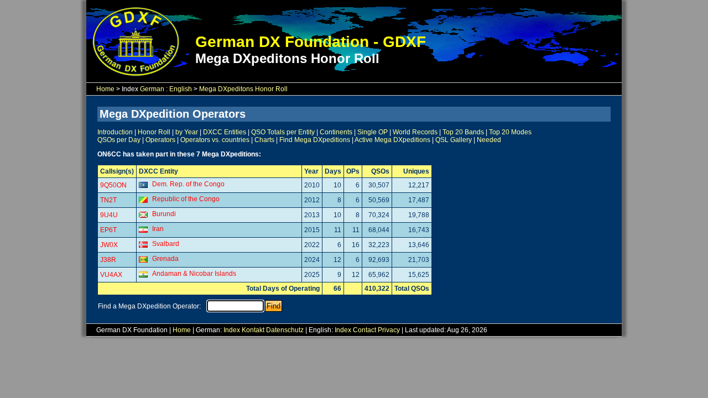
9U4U (109, 215)
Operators (160, 140)
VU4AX (111, 275)
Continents (336, 132)
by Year (186, 132)
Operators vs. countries (214, 140)
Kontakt (253, 330)
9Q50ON (113, 185)
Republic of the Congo (186, 199)
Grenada (165, 259)
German (152, 89)
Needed (489, 140)
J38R (108, 260)
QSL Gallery (453, 140)
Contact (364, 330)
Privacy (389, 330)
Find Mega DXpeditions (314, 140)
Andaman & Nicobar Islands (194, 273)
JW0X (109, 245)
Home (105, 89)
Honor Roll (154, 132)
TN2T (108, 200)
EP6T (108, 230)
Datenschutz (285, 330)
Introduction (115, 132)
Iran (158, 229)
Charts (264, 140)
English (180, 89)
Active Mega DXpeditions (392, 140)
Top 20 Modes (510, 132)
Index (231, 330)
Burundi (164, 214)
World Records (415, 132)
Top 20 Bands (463, 132)
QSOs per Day (118, 140)
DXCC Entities (224, 132)
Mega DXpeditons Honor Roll (243, 89)
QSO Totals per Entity (283, 132)
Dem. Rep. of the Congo (188, 184)
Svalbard (165, 244)
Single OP (372, 132)
